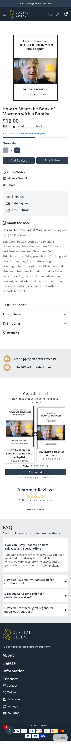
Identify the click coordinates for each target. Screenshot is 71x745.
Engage (9, 663)
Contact (11, 685)
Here (55, 565)
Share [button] (12, 185)
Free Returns (20, 210)
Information (14, 670)
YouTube (13, 713)
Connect (10, 678)
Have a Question (19, 178)
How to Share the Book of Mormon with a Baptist (19, 453)
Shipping (9, 126)
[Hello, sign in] (58, 14)
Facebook (13, 699)
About (8, 655)
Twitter (12, 692)
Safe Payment (21, 203)
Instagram (14, 706)
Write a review (35, 509)
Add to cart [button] (35, 470)
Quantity (9, 143)
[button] (5, 14)
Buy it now (52, 160)
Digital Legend (40, 725)
